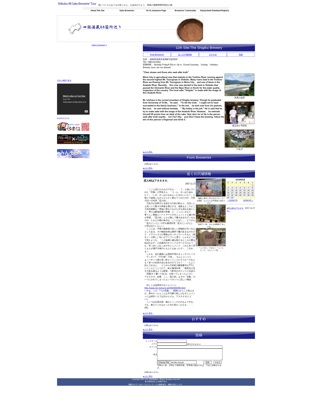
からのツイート (63, 118)
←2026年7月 (232, 200)
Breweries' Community (185, 10)
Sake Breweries (126, 10)
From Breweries (157, 55)
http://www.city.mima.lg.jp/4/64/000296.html (164, 288)
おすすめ (213, 55)
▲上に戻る (148, 152)
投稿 (241, 55)
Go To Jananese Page (156, 10)
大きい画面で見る (64, 80)
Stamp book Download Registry (214, 10)
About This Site (97, 10)
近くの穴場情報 (185, 55)
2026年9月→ (248, 200)
